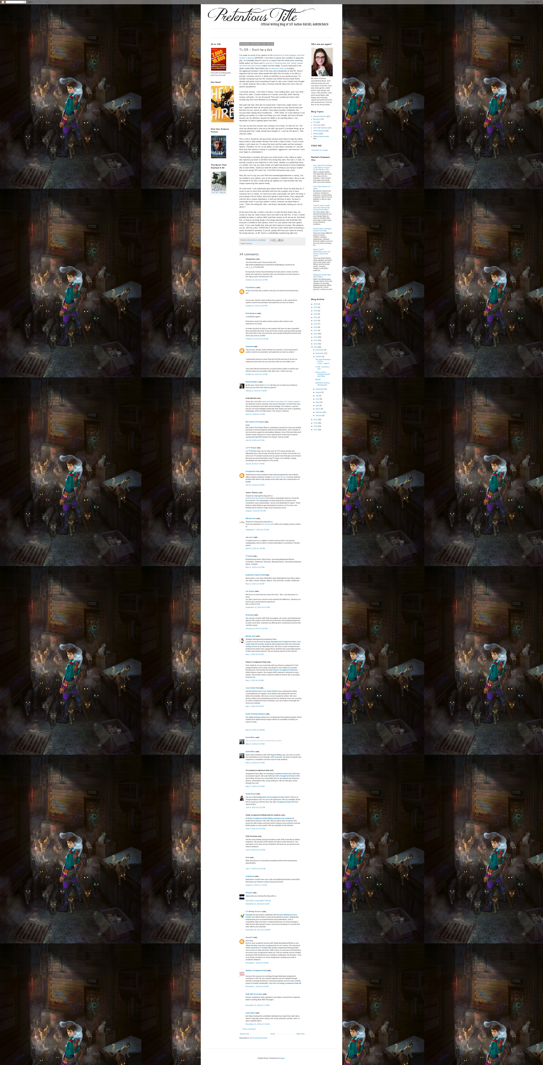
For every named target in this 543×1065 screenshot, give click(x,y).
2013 (316, 344)
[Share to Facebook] (279, 240)
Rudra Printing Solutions (255, 714)
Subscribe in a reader (320, 150)
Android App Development (256, 498)
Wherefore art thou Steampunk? (322, 384)
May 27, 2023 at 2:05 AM (255, 786)
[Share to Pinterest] (282, 240)
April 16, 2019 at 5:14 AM (255, 414)
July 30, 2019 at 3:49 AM (255, 485)
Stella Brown (251, 794)
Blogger (282, 1058)
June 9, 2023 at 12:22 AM (255, 807)
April (318, 406)
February (319, 412)
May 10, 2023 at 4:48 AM (255, 730)
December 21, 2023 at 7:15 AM (257, 1024)
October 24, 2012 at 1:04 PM (256, 374)
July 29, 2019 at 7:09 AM (255, 464)
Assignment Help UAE (285, 802)
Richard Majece (252, 382)
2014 (316, 340)
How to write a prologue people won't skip (322, 230)
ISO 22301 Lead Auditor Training (258, 901)
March (318, 409)
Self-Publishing (319, 131)
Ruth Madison (251, 313)
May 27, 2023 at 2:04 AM (255, 763)
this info (266, 385)
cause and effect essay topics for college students (281, 402)
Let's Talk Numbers (320, 128)
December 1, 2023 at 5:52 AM (257, 986)
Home (272, 1034)
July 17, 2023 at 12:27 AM (255, 869)
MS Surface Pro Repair (255, 422)
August (318, 392)
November (320, 353)
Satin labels (250, 1013)
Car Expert (250, 591)
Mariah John (251, 636)
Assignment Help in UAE (290, 776)
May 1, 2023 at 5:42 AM (255, 654)
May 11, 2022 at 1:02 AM (255, 567)
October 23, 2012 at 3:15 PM (256, 306)
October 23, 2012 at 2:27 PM (256, 280)
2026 (316, 304)
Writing (316, 134)
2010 (316, 423)
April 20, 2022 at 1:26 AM (255, 548)
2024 (316, 311)
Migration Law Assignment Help (271, 797)
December (320, 350)
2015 (316, 337)
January (319, 416)
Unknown (249, 347)
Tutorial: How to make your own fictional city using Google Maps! (321, 208)
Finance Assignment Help (283, 670)
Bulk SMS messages (254, 994)
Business (249, 243)
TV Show (249, 556)
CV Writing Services (254, 912)
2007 (316, 430)
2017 (316, 331)
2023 (316, 314)
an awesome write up (277, 68)
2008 (316, 426)
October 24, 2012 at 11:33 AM (257, 339)
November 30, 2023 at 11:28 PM (258, 930)
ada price (249, 537)
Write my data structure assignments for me (264, 945)
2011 (316, 420)
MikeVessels (251, 518)
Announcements (319, 116)
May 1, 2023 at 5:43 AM (255, 680)
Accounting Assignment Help (275, 774)
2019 (316, 324)
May (317, 402)
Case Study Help (252, 688)
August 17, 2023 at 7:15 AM (256, 885)
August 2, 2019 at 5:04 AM (256, 511)
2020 (316, 321)
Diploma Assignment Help (256, 971)
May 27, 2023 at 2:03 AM (255, 744)
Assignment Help (252, 471)
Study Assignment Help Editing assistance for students (270, 818)
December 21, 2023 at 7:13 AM (257, 1005)
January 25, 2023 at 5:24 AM (257, 629)
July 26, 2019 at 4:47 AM (255, 440)
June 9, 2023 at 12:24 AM (255, 850)
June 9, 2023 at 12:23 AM (255, 829)
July (317, 396)
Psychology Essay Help (280, 477)
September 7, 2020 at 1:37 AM (257, 530)
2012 (316, 347)
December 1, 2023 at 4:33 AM (257, 963)
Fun (314, 122)
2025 (316, 307)
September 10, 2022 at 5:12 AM (258, 607)
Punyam (249, 893)
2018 (316, 327)
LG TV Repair (251, 448)
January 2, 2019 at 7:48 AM (256, 391)
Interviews (317, 125)
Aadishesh (250, 876)
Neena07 (249, 937)
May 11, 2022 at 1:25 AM (255, 584)
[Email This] (271, 240)
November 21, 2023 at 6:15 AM (257, 904)
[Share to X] (276, 240)
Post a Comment (249, 1029)
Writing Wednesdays (321, 136)
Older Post (300, 1034)
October (319, 357)
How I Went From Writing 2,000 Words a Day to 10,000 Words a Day (322, 167)
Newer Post (244, 1034)
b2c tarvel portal (268, 524)
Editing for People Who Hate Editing (322, 276)
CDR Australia (276, 757)
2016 (316, 334)
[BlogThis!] (274, 240)
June (318, 399)
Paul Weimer (251, 288)
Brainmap (250, 615)
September (320, 389)
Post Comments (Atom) (258, 1038)
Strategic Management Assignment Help (279, 642)
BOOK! (318, 380)
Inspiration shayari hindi (255, 575)
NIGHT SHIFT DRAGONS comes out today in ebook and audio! (321, 253)
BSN (247, 858)
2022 (316, 317)
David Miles (250, 737)
